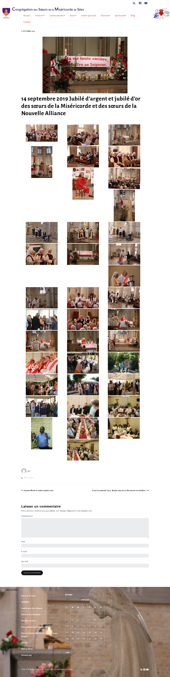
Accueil (26, 15)
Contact (27, 22)
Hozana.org (26, 655)
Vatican (24, 642)
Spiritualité (120, 15)
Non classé (29, 477)
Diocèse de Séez (28, 595)
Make (32, 669)
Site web (24, 561)
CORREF (25, 602)
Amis (72, 15)
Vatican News (27, 648)
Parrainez (105, 15)
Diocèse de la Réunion (30, 614)
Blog (133, 15)
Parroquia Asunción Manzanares (35, 627)
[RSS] (135, 3)
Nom (24, 542)
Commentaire (27, 516)
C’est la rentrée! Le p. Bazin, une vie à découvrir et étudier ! (119, 490)
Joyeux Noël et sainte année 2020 (39, 490)
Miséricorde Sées (39, 471)
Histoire (39, 15)
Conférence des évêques (31, 608)
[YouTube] (146, 3)
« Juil (67, 652)
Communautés (56, 15)
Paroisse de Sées (28, 620)
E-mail (24, 551)
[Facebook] (140, 3)
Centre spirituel (88, 15)
